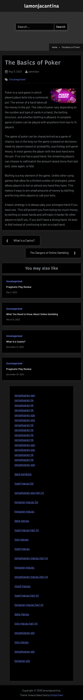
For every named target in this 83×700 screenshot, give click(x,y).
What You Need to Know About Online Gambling (32, 314)
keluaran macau (24, 567)
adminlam (33, 71)
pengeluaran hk (24, 400)
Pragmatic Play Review (18, 286)
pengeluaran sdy (24, 651)
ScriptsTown (56, 695)
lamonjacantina (41, 6)
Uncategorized (17, 79)
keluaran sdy (22, 660)
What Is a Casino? (15, 341)
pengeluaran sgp (24, 395)
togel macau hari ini (26, 595)
